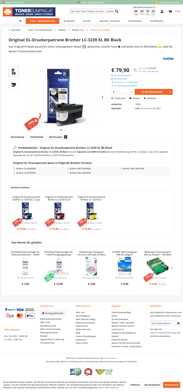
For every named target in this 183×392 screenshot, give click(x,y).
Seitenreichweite (120, 339)
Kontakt (43, 336)
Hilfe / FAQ (45, 322)
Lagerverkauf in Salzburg (52, 339)
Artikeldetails (36, 137)
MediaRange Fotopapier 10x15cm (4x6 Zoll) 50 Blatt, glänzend (91, 253)
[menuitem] (84, 11)
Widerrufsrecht (83, 329)
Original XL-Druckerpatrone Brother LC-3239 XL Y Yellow (91, 198)
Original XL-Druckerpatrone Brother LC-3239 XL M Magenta (59, 198)
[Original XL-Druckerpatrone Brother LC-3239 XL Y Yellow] (91, 211)
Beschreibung (17, 137)
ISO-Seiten (145, 108)
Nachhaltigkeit (83, 315)
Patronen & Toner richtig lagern (127, 346)
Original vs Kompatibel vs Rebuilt (124, 334)
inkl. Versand (153, 71)
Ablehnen (135, 384)
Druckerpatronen (120, 319)
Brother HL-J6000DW (26, 168)
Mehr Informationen (109, 387)
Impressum (81, 339)
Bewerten (151, 98)
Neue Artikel (82, 343)
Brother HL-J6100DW (26, 172)
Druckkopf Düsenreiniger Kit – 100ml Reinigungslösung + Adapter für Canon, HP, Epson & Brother (58, 253)
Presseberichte (47, 342)
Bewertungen (57, 137)
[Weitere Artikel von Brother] (168, 59)
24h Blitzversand (48, 325)
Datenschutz (82, 326)
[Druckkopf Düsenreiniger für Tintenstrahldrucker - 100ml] (25, 266)
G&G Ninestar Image (85, 319)
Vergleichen (120, 98)
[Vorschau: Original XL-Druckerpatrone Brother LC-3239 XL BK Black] (14, 71)
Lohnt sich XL (118, 329)
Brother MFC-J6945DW (80, 172)
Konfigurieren (171, 384)
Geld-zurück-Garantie (50, 329)
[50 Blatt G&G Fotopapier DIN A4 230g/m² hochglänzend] (124, 266)
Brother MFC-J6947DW (133, 168)
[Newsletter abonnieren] (178, 323)
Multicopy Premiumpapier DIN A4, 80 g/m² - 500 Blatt (157, 253)
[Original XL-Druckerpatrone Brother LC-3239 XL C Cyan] (26, 211)
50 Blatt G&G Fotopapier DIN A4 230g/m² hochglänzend (124, 253)
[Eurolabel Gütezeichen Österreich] (76, 372)
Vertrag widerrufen (53, 313)
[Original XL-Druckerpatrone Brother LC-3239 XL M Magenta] (59, 211)
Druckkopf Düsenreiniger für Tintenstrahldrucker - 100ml (25, 253)
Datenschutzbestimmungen (163, 332)
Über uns (80, 312)
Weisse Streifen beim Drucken (126, 343)
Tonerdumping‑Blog (121, 312)
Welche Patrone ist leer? (123, 326)
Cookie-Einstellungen (86, 336)
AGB (78, 332)
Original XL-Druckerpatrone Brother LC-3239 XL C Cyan (26, 198)
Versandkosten (110, 358)
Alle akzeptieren (152, 384)
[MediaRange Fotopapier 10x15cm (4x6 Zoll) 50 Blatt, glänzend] (91, 266)
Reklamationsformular (50, 319)
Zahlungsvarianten (49, 332)
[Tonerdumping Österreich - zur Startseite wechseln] (29, 12)
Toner (114, 315)
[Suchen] (117, 11)
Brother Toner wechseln (123, 322)
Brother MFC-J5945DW (80, 168)
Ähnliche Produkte (20, 187)
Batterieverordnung (85, 322)
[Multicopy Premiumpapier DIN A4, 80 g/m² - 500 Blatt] (157, 266)
